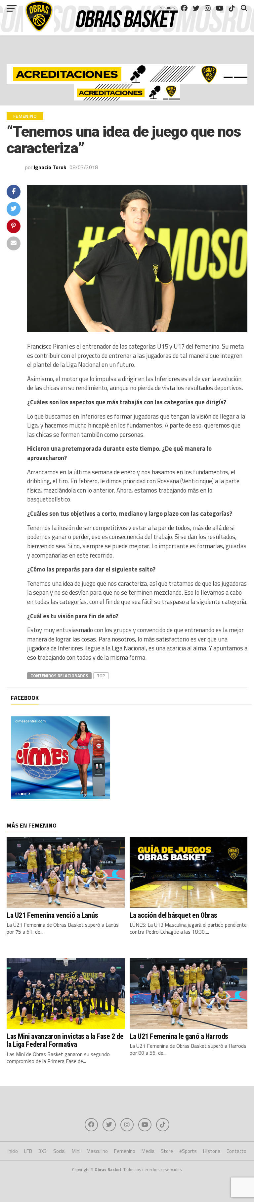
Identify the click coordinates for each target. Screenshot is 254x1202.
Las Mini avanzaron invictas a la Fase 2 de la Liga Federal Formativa (65, 1040)
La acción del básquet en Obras (173, 915)
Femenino (124, 1151)
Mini (76, 1151)
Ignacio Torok (50, 167)
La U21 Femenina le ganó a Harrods (179, 1036)
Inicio (13, 1151)
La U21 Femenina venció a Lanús (52, 915)
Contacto (236, 1151)
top (101, 675)
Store (167, 1151)
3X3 (42, 1151)
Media (148, 1151)
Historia (211, 1151)
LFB (28, 1151)
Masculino (97, 1151)
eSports (188, 1151)
